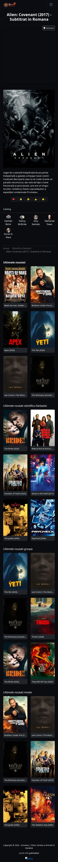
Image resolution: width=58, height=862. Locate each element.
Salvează (50, 28)
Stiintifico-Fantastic (22, 248)
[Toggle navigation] (51, 4)
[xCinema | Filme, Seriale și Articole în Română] (9, 4)
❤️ (14, 199)
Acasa (6, 248)
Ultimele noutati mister (17, 692)
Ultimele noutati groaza (18, 549)
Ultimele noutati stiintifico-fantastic (25, 406)
